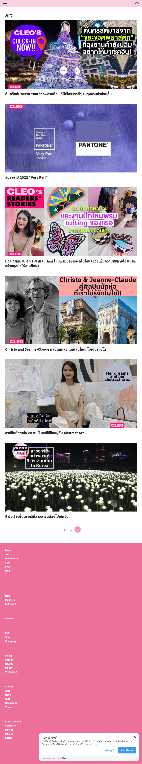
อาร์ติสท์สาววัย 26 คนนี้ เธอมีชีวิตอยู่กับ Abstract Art (44, 432)
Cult (7, 699)
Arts (7, 690)
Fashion (9, 618)
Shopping (10, 641)
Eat (7, 633)
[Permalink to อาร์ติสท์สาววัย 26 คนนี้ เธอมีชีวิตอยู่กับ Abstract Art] (71, 393)
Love (8, 550)
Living (8, 655)
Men (7, 571)
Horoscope (11, 703)
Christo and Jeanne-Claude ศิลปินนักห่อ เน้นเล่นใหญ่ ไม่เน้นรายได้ (55, 349)
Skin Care (10, 604)
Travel (8, 707)
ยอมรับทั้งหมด (127, 750)
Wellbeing (11, 672)
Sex (7, 554)
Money (8, 668)
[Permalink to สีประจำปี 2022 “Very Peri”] (71, 138)
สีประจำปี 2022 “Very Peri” (26, 177)
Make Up (10, 600)
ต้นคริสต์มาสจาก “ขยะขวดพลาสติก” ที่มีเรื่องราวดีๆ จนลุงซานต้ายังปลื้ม (58, 93)
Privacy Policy (90, 744)
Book (8, 694)
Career (9, 660)
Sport (8, 637)
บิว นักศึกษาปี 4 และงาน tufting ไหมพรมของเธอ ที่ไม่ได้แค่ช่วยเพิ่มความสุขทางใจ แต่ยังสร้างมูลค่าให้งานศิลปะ (70, 263)
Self (7, 562)
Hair (7, 596)
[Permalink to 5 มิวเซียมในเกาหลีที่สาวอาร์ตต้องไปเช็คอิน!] (71, 476)
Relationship (12, 558)
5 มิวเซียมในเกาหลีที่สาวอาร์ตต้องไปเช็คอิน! (37, 516)
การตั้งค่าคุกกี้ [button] (108, 750)
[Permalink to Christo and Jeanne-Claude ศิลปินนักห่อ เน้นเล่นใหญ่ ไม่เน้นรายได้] (71, 309)
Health (9, 664)
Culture (9, 686)
